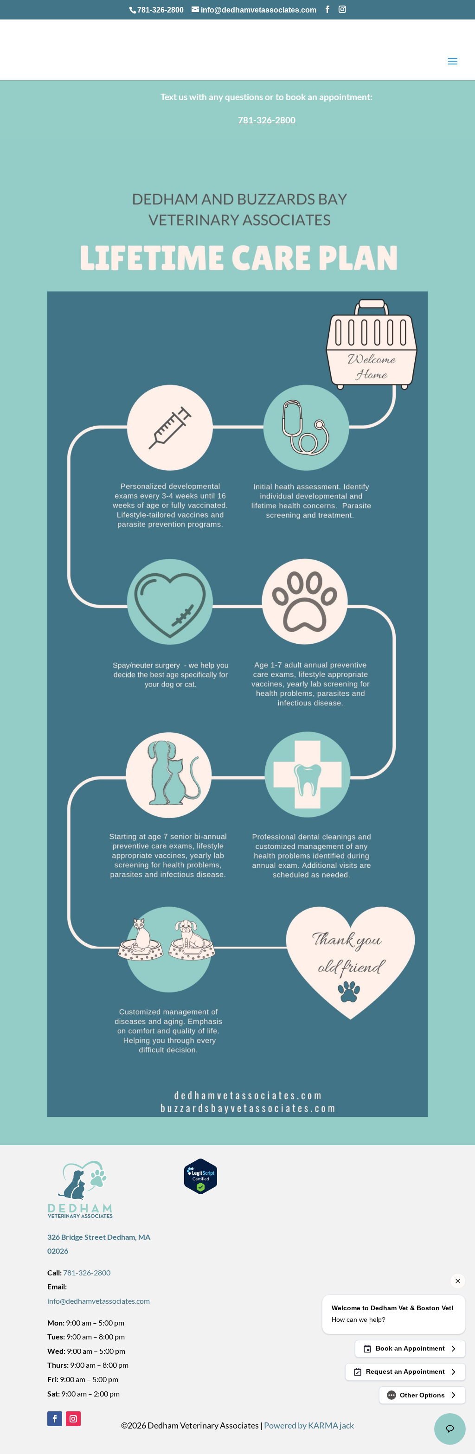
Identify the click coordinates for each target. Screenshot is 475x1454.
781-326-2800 (160, 10)
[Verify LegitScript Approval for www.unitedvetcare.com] (199, 1191)
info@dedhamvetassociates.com (98, 1300)
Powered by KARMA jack (309, 1425)
